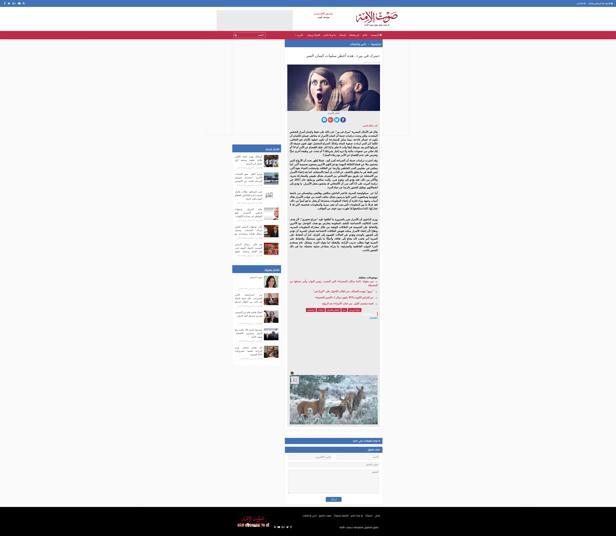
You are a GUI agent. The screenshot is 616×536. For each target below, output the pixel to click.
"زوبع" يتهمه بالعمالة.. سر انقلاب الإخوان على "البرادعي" (343, 291)
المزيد (299, 35)
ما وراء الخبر (329, 35)
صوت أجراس (256, 277)
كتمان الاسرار (333, 310)
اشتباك (342, 35)
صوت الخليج (325, 515)
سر (344, 310)
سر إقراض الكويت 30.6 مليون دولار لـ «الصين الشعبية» (344, 297)
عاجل (365, 35)
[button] (292, 373)
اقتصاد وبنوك (313, 35)
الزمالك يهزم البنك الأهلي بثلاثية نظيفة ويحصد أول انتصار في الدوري (248, 160)
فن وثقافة (354, 35)
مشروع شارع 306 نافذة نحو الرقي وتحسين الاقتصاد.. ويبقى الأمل (248, 333)
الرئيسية (375, 35)
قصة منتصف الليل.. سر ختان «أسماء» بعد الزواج (347, 303)
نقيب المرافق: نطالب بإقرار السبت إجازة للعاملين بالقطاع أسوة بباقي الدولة (248, 195)
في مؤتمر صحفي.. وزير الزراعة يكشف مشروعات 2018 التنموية (248, 351)
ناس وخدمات (358, 44)
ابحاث (320, 310)
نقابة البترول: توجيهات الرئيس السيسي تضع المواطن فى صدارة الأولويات (248, 213)
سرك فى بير (354, 310)
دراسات (311, 310)
